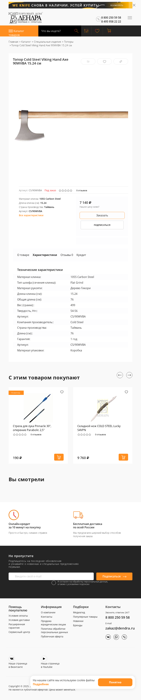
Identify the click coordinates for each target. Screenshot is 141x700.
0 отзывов (81, 190)
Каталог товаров (16, 32)
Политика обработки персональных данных (54, 630)
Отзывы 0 (67, 255)
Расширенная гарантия (17, 626)
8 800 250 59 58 (117, 617)
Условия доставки (19, 620)
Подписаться (111, 576)
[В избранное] (104, 61)
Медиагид (79, 612)
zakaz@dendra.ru (120, 628)
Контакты (46, 616)
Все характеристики (31, 215)
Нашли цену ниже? (89, 206)
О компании (48, 612)
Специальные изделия (47, 41)
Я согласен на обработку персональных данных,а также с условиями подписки (83, 582)
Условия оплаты (18, 615)
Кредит (81, 255)
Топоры (68, 41)
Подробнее (41, 684)
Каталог (26, 41)
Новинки (78, 621)
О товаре (23, 255)
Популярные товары (85, 616)
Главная (13, 41)
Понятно (115, 682)
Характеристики (45, 255)
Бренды (77, 625)
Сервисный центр (19, 632)
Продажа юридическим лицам (53, 622)
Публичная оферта (52, 636)
